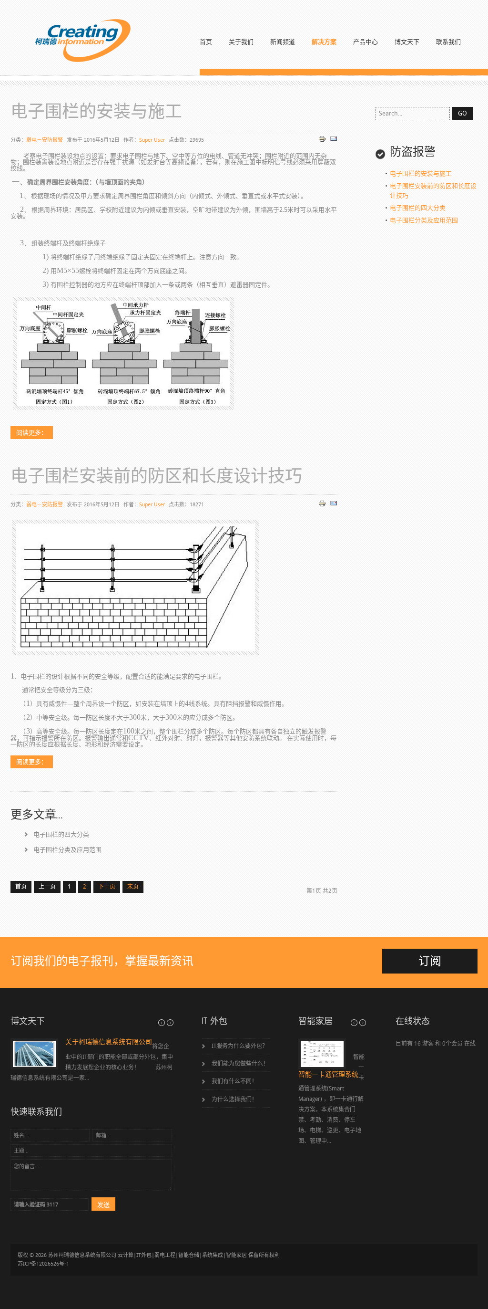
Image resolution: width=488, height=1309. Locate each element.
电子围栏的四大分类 (61, 834)
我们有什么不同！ (234, 1081)
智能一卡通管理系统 (328, 1074)
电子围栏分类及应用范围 (67, 849)
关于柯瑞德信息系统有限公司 (108, 1042)
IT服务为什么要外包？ (240, 1046)
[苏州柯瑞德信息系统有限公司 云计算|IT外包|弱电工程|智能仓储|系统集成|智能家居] (71, 40)
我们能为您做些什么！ (240, 1063)
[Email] (332, 140)
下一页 (106, 886)
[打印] (321, 140)
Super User (152, 140)
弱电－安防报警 (44, 140)
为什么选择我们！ (234, 1099)
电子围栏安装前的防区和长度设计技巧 (156, 476)
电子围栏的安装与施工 (96, 112)
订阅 (429, 961)
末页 (133, 886)
